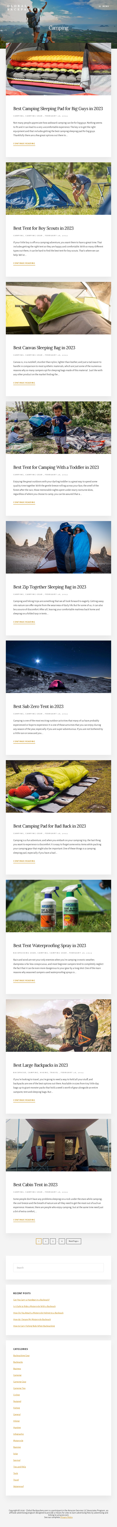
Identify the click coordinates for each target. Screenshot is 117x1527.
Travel (54, 1073)
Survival (16, 1460)
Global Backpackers (25, 7)
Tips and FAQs (19, 1467)
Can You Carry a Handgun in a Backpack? (31, 1300)
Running (17, 1447)
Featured (17, 1401)
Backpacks (19, 1073)
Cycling (16, 1395)
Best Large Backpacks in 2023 (40, 1065)
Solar (15, 1454)
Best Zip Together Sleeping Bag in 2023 (49, 587)
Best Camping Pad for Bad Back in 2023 (49, 826)
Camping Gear (34, 116)
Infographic (18, 1434)
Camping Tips (19, 1388)
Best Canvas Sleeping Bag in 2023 (44, 347)
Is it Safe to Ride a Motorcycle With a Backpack (34, 1306)
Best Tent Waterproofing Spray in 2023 (49, 945)
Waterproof (18, 1486)
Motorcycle (18, 1441)
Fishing (16, 1408)
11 (63, 1241)
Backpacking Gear (24, 953)
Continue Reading (24, 144)
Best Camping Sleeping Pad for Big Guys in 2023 (58, 108)
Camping (18, 116)
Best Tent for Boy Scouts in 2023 (43, 228)
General (17, 1414)
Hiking (44, 1073)
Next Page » (74, 1241)
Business (17, 1369)
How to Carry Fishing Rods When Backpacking (34, 1326)
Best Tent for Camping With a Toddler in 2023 (56, 467)
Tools (15, 1473)
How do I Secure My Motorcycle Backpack (32, 1319)
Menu (106, 6)
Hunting (17, 1427)
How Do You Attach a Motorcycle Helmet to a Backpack (38, 1313)
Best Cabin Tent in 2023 (35, 1184)
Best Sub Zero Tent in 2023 (38, 706)
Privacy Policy (66, 1517)
